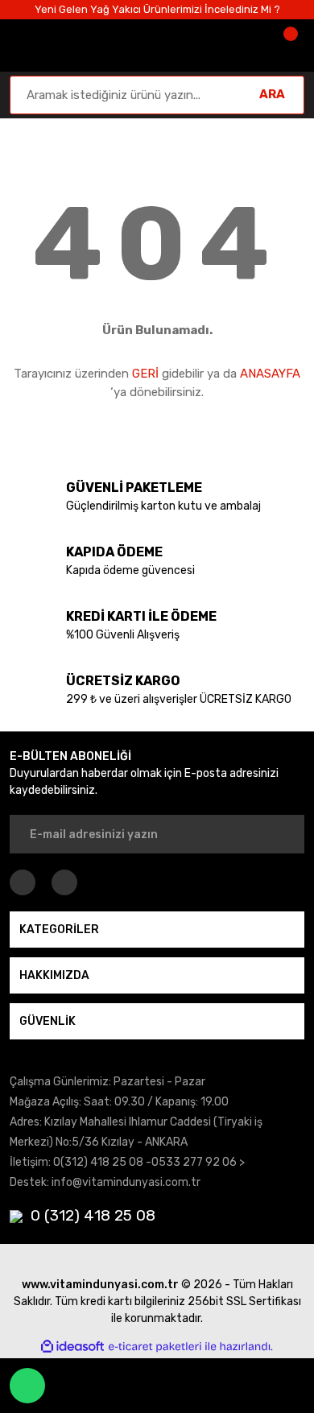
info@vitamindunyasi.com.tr (126, 1182)
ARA (272, 94)
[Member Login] (240, 45)
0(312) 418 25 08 (98, 1162)
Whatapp (27, 1385)
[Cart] (288, 45)
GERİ (145, 373)
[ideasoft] (72, 1346)
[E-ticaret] (155, 1346)
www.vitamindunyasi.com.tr (100, 1284)
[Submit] (281, 834)
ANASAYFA (270, 373)
